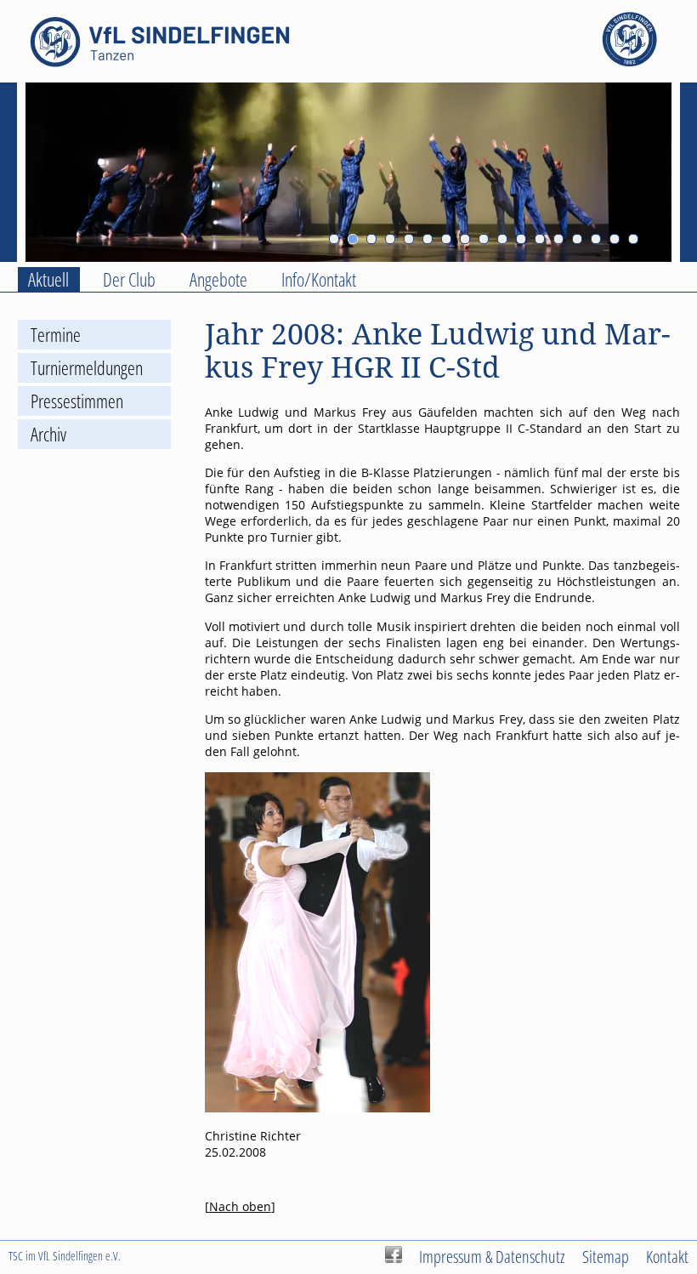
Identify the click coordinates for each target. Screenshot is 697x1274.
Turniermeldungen (87, 367)
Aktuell (48, 279)
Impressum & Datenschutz (492, 1256)
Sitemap (605, 1256)
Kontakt (667, 1256)
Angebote (218, 279)
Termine (56, 334)
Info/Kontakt (318, 279)
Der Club (129, 279)
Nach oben (240, 1206)
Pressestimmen (77, 401)
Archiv (48, 434)
